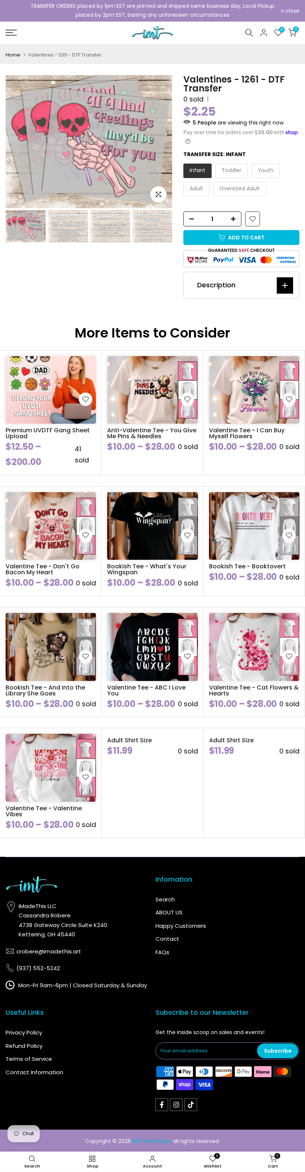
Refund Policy (24, 1046)
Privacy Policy (24, 1032)
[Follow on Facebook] (161, 1104)
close (16, 10)
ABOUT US (169, 912)
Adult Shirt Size (129, 740)
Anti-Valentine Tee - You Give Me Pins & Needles (151, 433)
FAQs (162, 952)
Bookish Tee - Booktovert (247, 566)
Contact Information (34, 1072)
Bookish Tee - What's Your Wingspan (146, 569)
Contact (167, 939)
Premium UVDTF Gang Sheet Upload (48, 433)
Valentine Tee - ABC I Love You (146, 690)
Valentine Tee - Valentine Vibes (44, 811)
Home (13, 54)
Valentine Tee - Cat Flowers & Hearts (254, 690)
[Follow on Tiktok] (190, 1104)
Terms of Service (29, 1059)
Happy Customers (180, 926)
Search (165, 899)
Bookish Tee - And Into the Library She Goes (45, 690)
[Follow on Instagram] (176, 1104)
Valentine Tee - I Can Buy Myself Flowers (247, 433)
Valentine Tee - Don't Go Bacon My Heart (43, 569)
